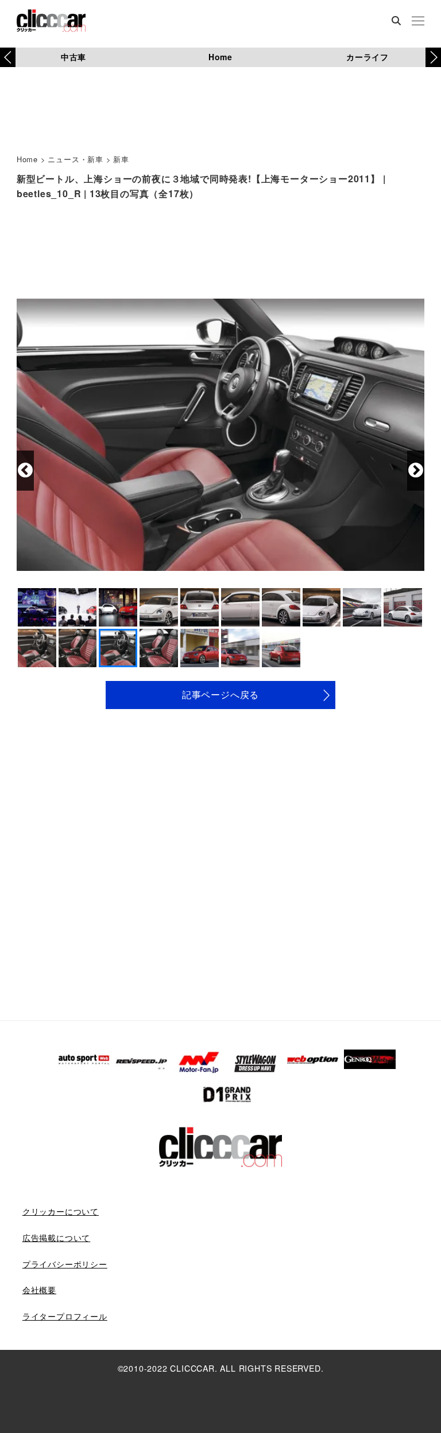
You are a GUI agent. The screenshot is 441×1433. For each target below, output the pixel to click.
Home (220, 56)
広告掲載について (56, 1237)
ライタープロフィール (64, 1316)
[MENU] (418, 22)
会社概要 (39, 1289)
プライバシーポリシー (64, 1264)
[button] (433, 57)
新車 (121, 159)
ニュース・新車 (75, 159)
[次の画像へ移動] (415, 471)
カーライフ (367, 56)
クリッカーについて (60, 1211)
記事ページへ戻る (220, 694)
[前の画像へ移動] (25, 471)
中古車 (73, 56)
